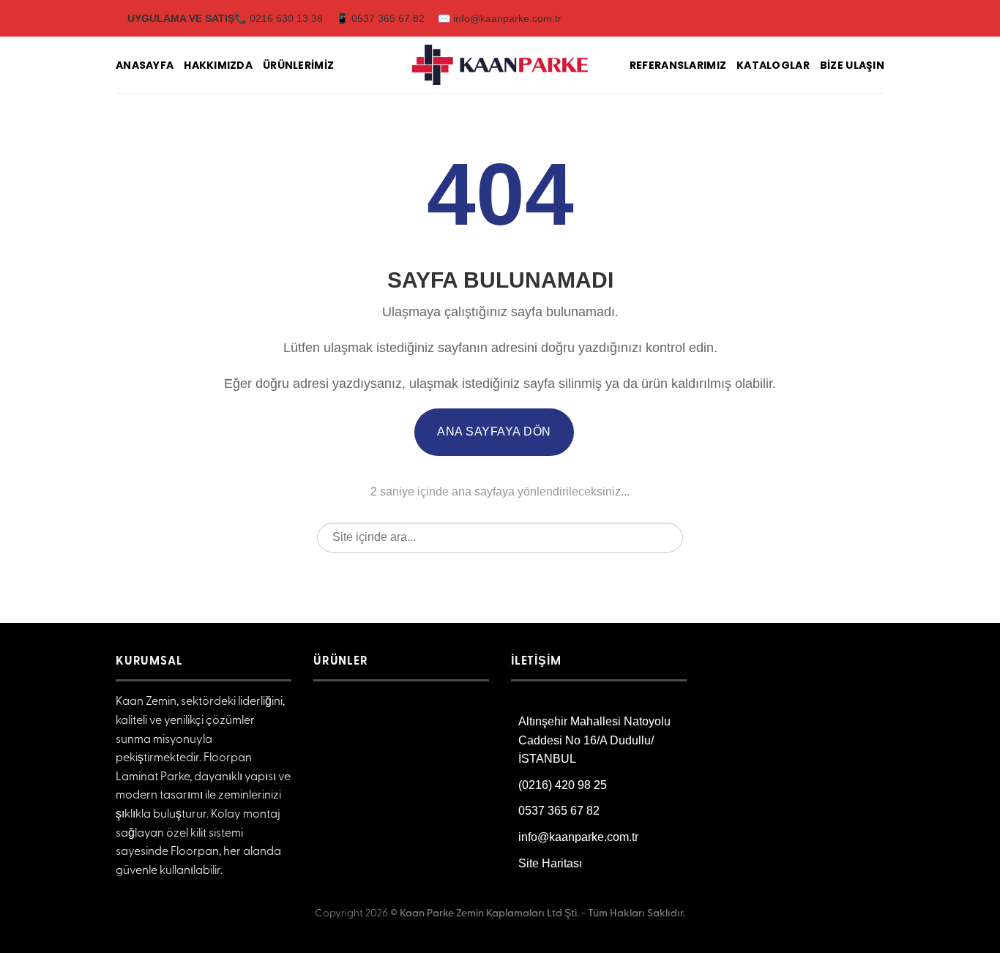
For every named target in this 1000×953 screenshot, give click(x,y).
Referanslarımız (678, 65)
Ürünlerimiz (298, 65)
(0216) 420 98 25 (562, 785)
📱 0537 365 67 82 (380, 18)
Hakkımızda (218, 65)
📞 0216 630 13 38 (278, 18)
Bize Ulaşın (852, 65)
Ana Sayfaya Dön (494, 431)
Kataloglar (773, 65)
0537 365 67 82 (559, 810)
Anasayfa (144, 65)
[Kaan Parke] (500, 65)
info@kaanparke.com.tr (578, 837)
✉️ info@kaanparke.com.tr (499, 18)
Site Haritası (550, 863)
